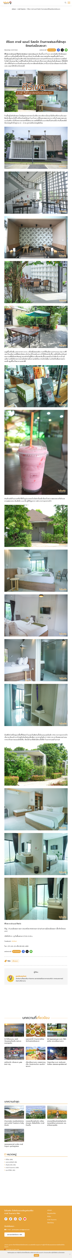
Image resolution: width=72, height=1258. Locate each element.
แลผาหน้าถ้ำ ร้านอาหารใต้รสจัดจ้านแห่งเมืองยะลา (35, 1040)
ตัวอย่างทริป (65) (11, 1165)
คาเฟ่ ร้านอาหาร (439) (12, 1168)
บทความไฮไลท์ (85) (11, 1162)
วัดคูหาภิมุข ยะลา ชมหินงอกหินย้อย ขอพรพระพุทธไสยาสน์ (57, 1063)
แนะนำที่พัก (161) (10, 1170)
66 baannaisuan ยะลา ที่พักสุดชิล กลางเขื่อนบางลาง (56, 1040)
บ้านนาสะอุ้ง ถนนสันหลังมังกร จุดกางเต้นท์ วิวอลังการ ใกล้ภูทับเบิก (14, 1123)
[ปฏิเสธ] (70, 1254)
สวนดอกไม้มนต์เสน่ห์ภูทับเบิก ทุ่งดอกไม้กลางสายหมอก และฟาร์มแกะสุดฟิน (56, 1123)
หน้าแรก (14, 9)
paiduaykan (21, 976)
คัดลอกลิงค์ (52, 50)
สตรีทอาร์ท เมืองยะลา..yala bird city (13, 1063)
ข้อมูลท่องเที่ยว (51, 1213)
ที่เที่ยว (49, 1216)
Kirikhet (14, 941)
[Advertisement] (36, 25)
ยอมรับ (36, 1255)
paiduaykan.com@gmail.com (21, 1230)
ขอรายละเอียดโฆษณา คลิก (14, 1235)
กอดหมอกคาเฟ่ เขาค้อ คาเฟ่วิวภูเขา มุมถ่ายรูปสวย (13, 1145)
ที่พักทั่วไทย (50, 1223)
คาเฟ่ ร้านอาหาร (22, 9)
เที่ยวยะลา (15, 961)
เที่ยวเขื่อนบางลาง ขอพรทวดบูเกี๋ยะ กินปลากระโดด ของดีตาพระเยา (35, 1064)
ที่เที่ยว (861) (9, 1159)
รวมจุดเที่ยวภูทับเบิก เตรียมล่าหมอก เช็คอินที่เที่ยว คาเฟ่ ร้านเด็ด (35, 1123)
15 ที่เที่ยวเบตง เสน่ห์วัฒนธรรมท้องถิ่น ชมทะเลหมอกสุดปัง (12, 1041)
